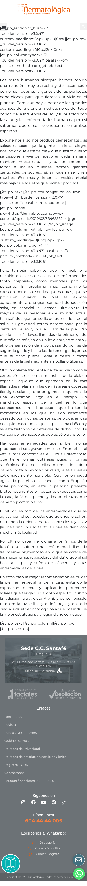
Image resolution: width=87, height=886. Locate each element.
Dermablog (13, 717)
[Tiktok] (64, 802)
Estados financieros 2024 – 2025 (29, 781)
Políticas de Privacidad (22, 749)
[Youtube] (43, 802)
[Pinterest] (54, 802)
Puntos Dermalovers (20, 733)
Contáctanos (14, 773)
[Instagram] (23, 802)
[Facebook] (33, 802)
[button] (3, 27)
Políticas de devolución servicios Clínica (35, 757)
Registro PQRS (16, 765)
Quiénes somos (16, 741)
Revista (10, 725)
